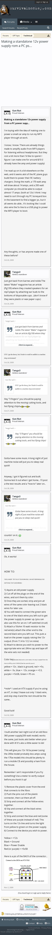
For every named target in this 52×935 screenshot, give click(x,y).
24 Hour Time (23, 919)
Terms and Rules (34, 928)
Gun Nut (16, 110)
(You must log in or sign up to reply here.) (34, 893)
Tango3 (16, 272)
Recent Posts (22, 28)
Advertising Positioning (15, 930)
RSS (48, 923)
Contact (31, 923)
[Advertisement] (26, 75)
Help (41, 923)
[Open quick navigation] (48, 35)
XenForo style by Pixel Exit (31, 932)
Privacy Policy (46, 928)
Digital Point (30, 930)
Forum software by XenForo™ (11, 932)
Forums (11, 21)
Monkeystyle (8, 919)
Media (26, 21)
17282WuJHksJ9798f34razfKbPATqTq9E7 (20, 914)
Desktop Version (38, 919)
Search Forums (8, 28)
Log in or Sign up (42, 2)
